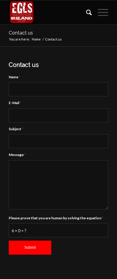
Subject (16, 129)
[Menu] (100, 12)
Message (17, 154)
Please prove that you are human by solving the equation (56, 218)
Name (14, 77)
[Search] (86, 12)
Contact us (21, 33)
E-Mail (15, 102)
